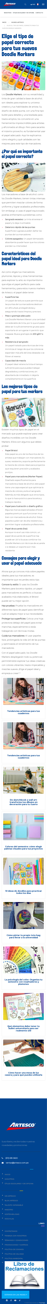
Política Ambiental (14, 1258)
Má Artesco (10, 1196)
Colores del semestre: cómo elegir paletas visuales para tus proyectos (23, 847)
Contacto (39, 13)
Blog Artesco (11, 1200)
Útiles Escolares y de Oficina (19, 1184)
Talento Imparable (14, 1205)
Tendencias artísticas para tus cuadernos (23, 712)
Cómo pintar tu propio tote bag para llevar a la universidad (23, 936)
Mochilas (9, 1219)
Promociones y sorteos (16, 1245)
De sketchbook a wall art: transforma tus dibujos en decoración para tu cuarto (23, 802)
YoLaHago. (42, 1303)
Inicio (7, 1174)
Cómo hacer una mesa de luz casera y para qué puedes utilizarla (23, 1074)
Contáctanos (11, 1231)
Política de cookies (14, 1249)
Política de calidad (14, 1254)
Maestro (9, 1210)
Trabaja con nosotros (16, 1236)
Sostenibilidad (12, 1214)
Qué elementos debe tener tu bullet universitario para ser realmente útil (23, 1028)
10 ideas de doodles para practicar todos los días (23, 892)
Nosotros (7, 13)
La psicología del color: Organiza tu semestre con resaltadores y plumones (23, 981)
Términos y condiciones (16, 1240)
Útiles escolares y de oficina (23, 13)
